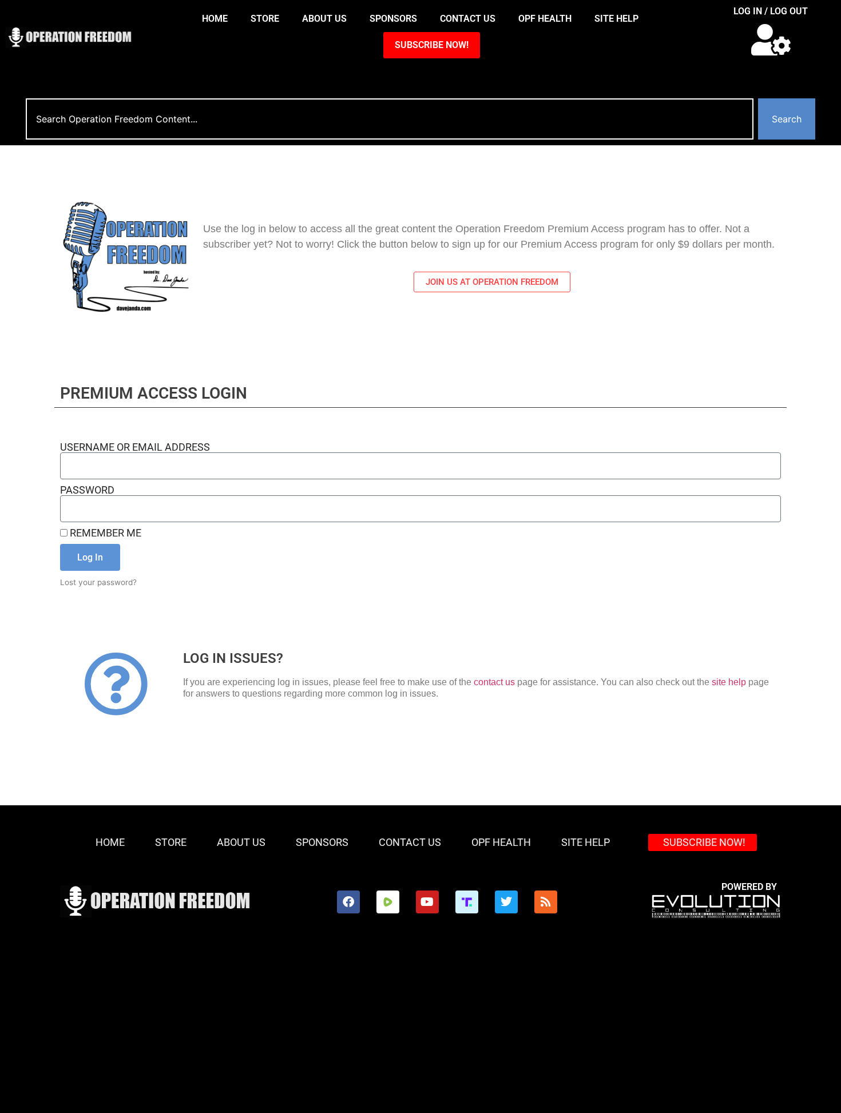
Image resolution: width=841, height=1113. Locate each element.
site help (729, 682)
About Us (324, 18)
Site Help (616, 18)
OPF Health (545, 18)
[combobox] (389, 119)
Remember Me (104, 533)
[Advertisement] (420, 1027)
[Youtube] (427, 902)
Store (265, 18)
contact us (494, 682)
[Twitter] (506, 902)
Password (87, 490)
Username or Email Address (135, 447)
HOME (215, 18)
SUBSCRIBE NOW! (432, 44)
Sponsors (393, 18)
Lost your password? (98, 582)
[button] (771, 39)
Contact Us (467, 18)
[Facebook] (348, 902)
